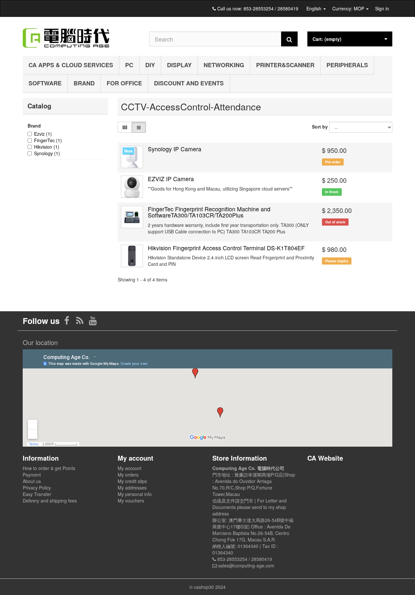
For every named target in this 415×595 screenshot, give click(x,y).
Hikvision (46, 146)
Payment (32, 474)
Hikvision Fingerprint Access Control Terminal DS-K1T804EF (226, 248)
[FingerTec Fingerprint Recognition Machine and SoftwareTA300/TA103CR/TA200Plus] (132, 217)
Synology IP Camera (174, 149)
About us (32, 481)
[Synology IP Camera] (132, 157)
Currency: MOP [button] (348, 8)
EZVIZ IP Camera (171, 179)
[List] (139, 127)
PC (129, 65)
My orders (128, 474)
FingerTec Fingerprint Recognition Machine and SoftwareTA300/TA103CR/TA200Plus (209, 212)
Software (45, 83)
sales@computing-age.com (246, 565)
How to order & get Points (49, 468)
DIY (150, 65)
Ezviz (43, 133)
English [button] (314, 8)
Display (179, 65)
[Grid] (125, 127)
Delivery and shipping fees (50, 500)
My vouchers (131, 500)
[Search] (289, 38)
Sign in (382, 8)
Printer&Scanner (285, 65)
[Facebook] (67, 322)
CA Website (325, 458)
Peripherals (347, 65)
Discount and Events (189, 83)
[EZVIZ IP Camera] (132, 187)
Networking (224, 65)
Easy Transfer (37, 494)
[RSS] (80, 322)
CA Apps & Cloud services (71, 65)
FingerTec (48, 140)
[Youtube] (93, 322)
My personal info (135, 494)
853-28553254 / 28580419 (270, 8)
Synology (47, 153)
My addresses (132, 487)
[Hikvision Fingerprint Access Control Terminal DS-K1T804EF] (132, 256)
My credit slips (132, 481)
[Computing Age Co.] (81, 35)
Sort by (320, 126)
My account (129, 468)
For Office (124, 83)
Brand (84, 83)
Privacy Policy (37, 487)
